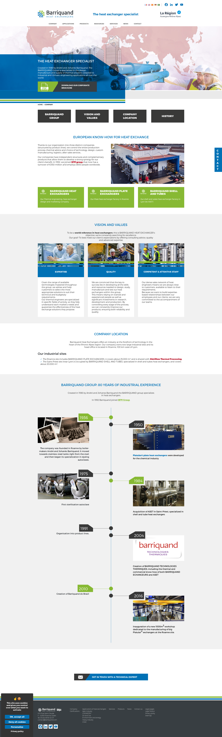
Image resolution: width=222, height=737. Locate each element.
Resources (99, 24)
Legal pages (149, 709)
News (125, 24)
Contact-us (138, 709)
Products (121, 709)
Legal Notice (150, 711)
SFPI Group (124, 400)
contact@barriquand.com (47, 720)
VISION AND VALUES (92, 116)
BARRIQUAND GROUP (54, 116)
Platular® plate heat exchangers (150, 455)
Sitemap (148, 716)
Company (53, 24)
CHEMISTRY (86, 713)
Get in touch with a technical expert (114, 677)
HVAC (84, 722)
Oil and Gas (86, 716)
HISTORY (168, 116)
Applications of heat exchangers (94, 709)
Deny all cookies (17, 722)
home (40, 104)
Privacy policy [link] (17, 731)
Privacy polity (150, 713)
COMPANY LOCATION (130, 116)
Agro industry (87, 711)
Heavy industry (87, 720)
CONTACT (217, 160)
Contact (137, 24)
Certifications (74, 711)
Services (114, 24)
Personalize (17, 727)
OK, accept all (17, 717)
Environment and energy (91, 718)
